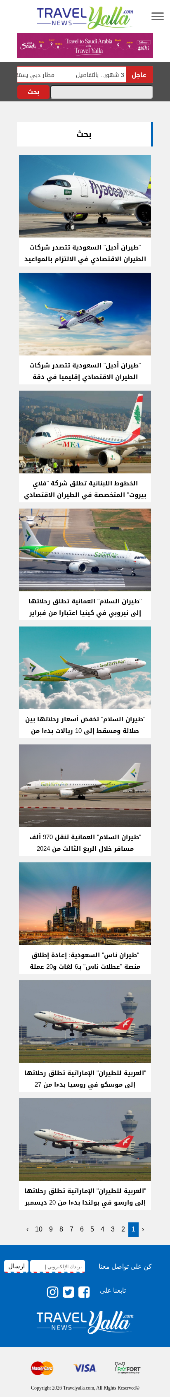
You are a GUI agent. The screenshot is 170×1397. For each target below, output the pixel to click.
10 (38, 1229)
